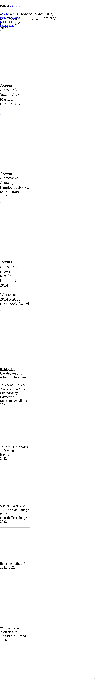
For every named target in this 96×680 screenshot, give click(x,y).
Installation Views (10, 17)
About (3, 13)
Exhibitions (6, 21)
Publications (7, 25)
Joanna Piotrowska (11, 6)
